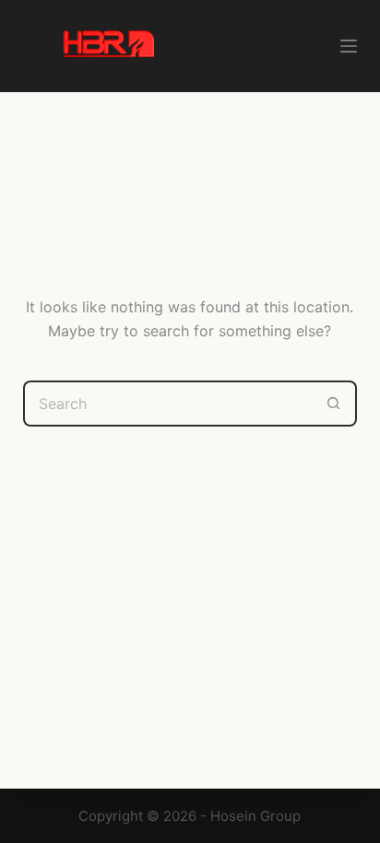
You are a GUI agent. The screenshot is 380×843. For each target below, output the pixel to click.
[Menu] (348, 46)
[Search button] (334, 404)
